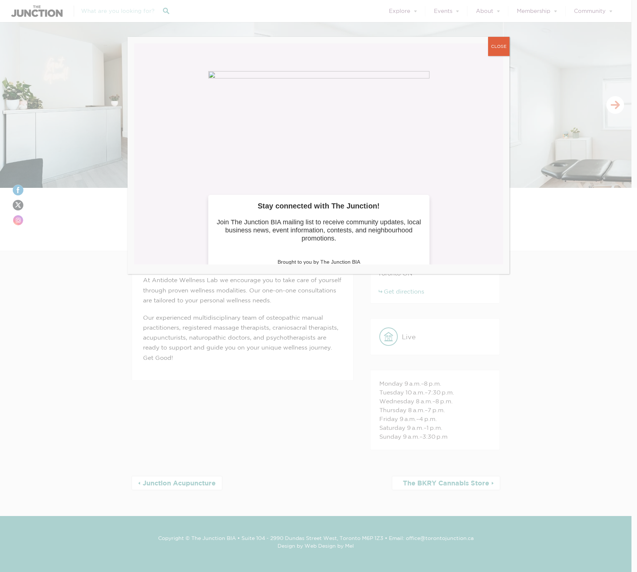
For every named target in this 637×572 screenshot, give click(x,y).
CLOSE (499, 46)
